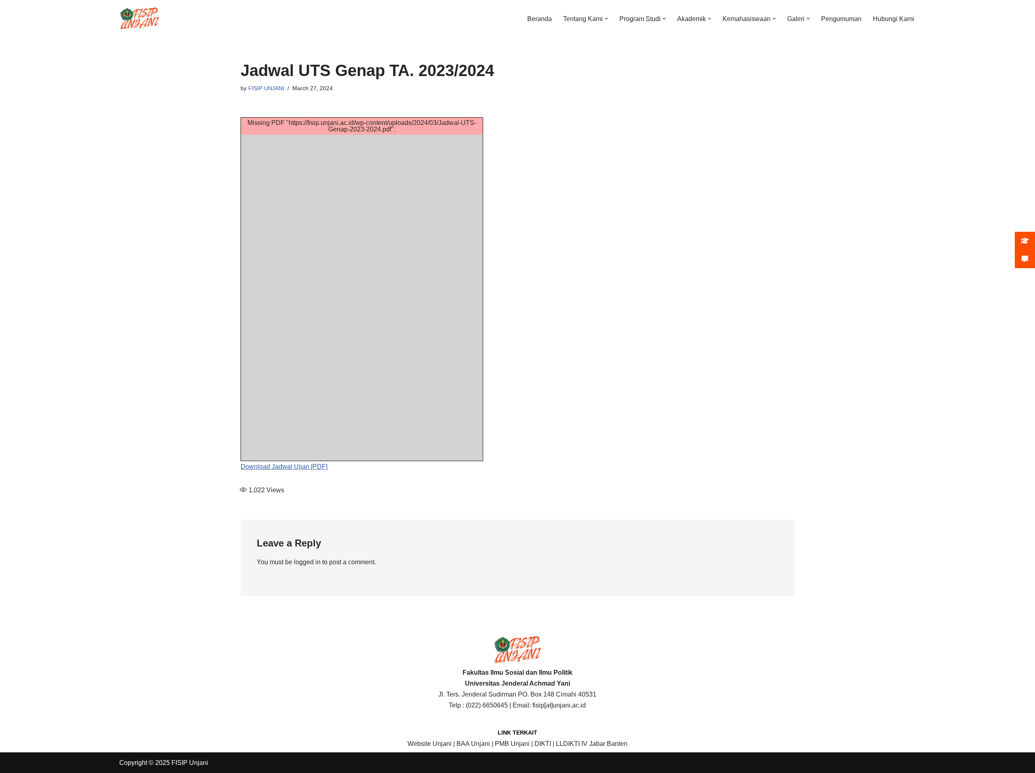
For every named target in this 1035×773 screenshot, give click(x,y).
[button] (606, 18)
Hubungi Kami (893, 18)
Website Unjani (430, 743)
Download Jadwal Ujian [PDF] (284, 466)
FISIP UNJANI (266, 88)
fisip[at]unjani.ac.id (559, 705)
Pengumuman (841, 18)
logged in (307, 562)
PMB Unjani (512, 743)
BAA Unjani (473, 743)
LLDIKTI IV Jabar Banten (591, 743)
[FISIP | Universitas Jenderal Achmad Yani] (139, 18)
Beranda (539, 18)
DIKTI (542, 743)
